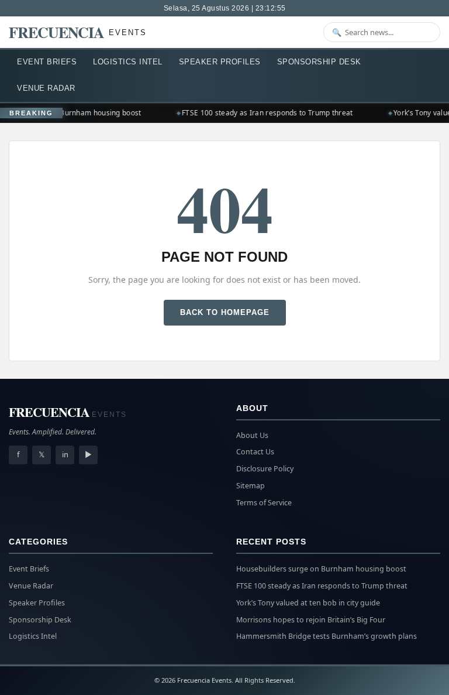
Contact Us (255, 452)
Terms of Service (264, 503)
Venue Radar (46, 88)
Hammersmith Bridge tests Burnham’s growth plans (326, 636)
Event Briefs (47, 61)
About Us (252, 435)
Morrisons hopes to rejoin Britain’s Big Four (310, 620)
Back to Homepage (225, 312)
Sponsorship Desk (319, 61)
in (65, 454)
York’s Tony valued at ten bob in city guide (308, 603)
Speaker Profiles (220, 61)
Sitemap (250, 486)
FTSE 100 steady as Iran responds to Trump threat (264, 113)
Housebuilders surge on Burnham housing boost (321, 569)
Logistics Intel (128, 61)
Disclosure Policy (264, 469)
